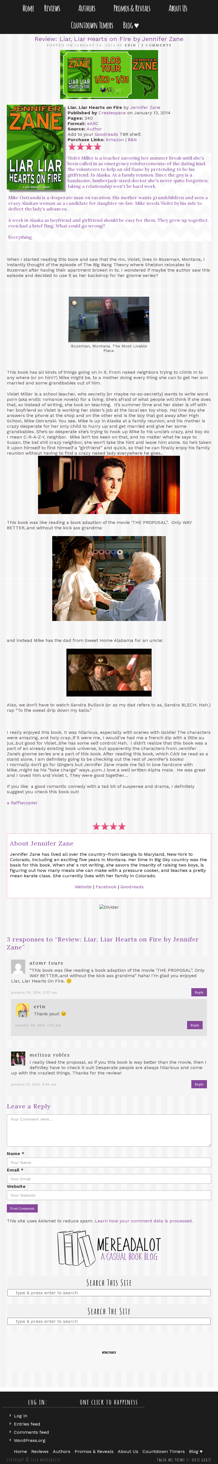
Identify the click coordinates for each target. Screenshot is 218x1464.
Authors (87, 8)
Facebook (106, 886)
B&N (132, 139)
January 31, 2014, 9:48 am (33, 1084)
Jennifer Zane (145, 107)
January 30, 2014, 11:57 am (34, 992)
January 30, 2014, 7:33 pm (38, 1025)
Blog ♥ (132, 25)
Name (15, 1153)
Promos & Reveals (133, 8)
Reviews (53, 8)
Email (15, 1170)
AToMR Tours (47, 963)
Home (28, 8)
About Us (179, 8)
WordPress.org (29, 1440)
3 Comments (156, 45)
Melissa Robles (50, 1055)
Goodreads (106, 134)
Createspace (112, 112)
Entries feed (27, 1424)
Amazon (115, 139)
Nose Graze (201, 1460)
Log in (20, 1415)
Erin (130, 45)
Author (94, 129)
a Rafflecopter (22, 802)
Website (83, 886)
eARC (93, 123)
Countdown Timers (92, 25)
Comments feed (31, 1432)
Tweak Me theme (171, 1460)
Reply (199, 992)
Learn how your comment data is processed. (144, 1221)
